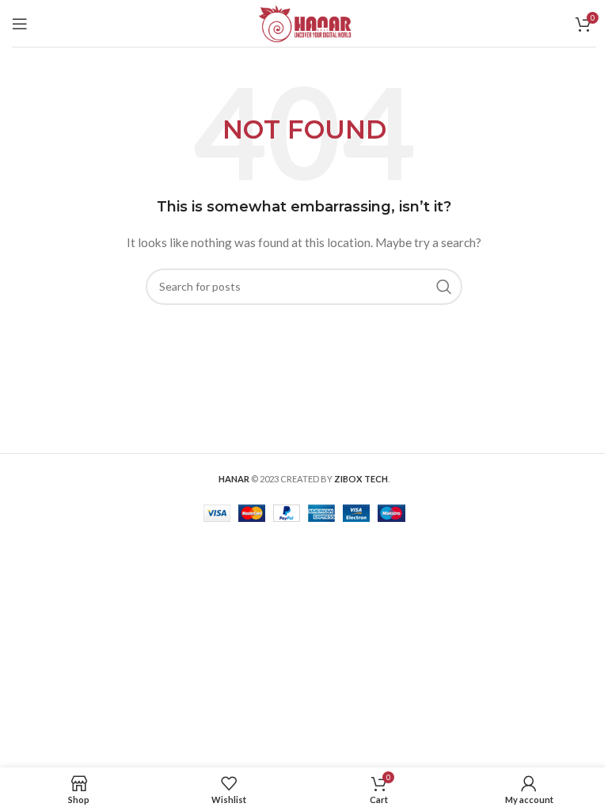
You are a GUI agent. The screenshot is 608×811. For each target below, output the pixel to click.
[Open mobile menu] (20, 24)
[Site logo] (304, 22)
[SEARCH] (444, 286)
